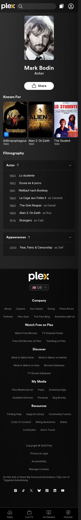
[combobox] (40, 6)
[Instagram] (15, 490)
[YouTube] (63, 490)
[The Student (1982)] (66, 124)
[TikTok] (23, 490)
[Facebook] (47, 490)
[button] (71, 6)
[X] (31, 490)
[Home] (8, 6)
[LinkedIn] (55, 490)
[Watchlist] (61, 6)
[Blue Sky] (39, 490)
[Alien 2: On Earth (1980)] (40, 124)
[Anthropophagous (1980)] (15, 124)
